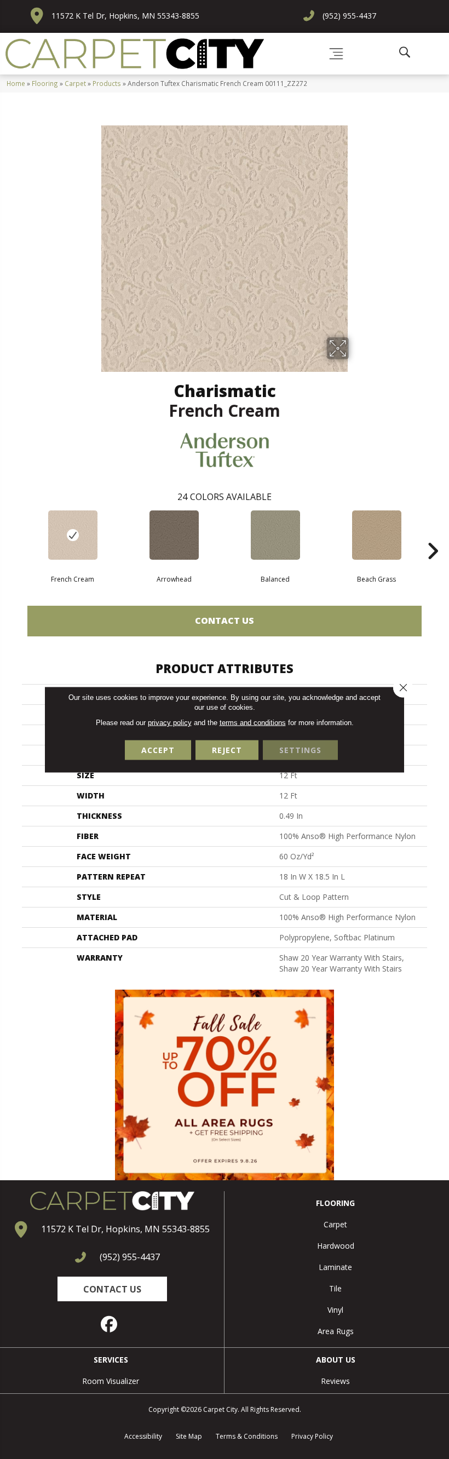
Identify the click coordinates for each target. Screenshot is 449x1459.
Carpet (75, 83)
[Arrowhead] (174, 535)
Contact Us (224, 620)
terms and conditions (253, 723)
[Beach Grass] (376, 535)
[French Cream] (72, 535)
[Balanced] (275, 535)
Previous (16, 534)
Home (16, 83)
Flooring (45, 83)
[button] (112, 1289)
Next (432, 534)
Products (107, 83)
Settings (300, 750)
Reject (227, 750)
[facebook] (109, 1324)
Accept (158, 750)
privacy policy (170, 723)
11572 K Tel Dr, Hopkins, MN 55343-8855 (125, 15)
